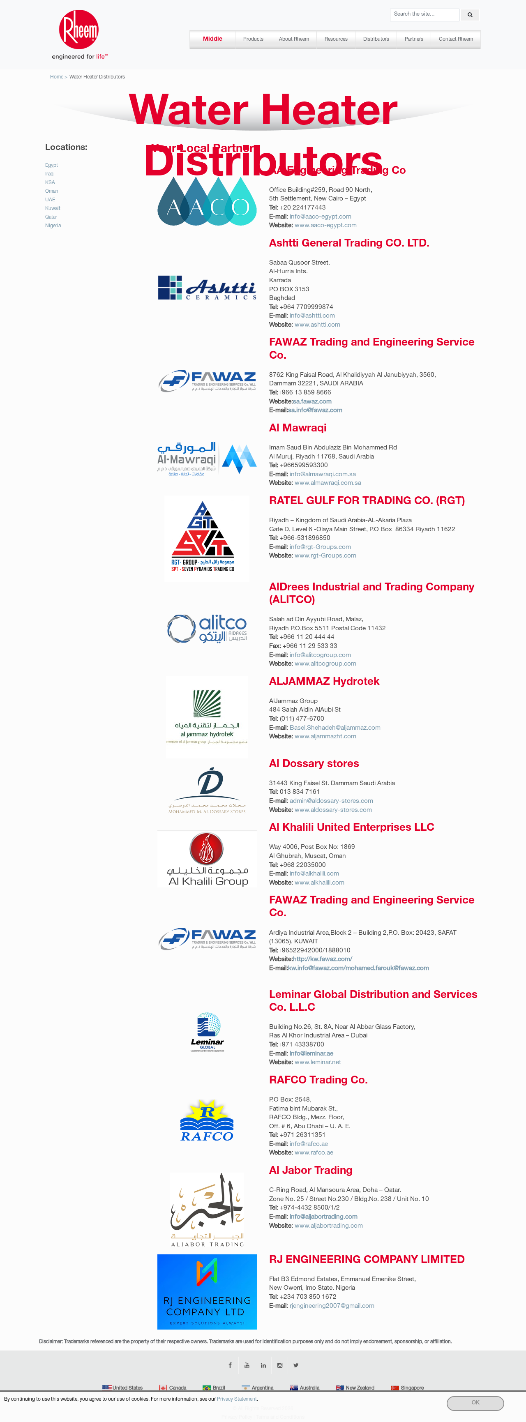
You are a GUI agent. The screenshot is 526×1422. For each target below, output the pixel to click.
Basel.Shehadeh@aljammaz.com (335, 728)
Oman (51, 191)
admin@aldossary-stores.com (331, 801)
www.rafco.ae (314, 1153)
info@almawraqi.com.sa (323, 475)
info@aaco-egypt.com (320, 217)
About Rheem (294, 39)
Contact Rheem (456, 39)
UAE (50, 200)
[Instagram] (279, 1365)
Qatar (51, 217)
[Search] (470, 15)
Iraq (49, 174)
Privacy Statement (237, 1399)
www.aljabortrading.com (329, 1226)
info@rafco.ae (309, 1144)
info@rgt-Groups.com (320, 547)
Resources (336, 39)
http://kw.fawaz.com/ (322, 959)
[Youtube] (246, 1365)
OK (476, 1403)
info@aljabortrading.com (324, 1217)
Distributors (376, 39)
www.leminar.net (318, 1063)
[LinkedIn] (263, 1365)
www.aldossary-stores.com (333, 810)
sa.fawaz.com (312, 402)
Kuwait (52, 208)
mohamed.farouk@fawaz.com (387, 969)
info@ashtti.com (312, 316)
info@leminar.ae (311, 1054)
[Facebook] (230, 1365)
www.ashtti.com (317, 325)
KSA (50, 182)
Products (253, 39)
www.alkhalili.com (319, 883)
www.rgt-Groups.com (325, 556)
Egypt (51, 165)
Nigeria (53, 226)
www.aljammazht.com (325, 737)
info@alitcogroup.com (320, 655)
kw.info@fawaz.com (316, 969)
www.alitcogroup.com (325, 664)
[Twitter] (296, 1365)
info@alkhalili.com (314, 874)
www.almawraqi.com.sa (328, 483)
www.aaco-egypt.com (326, 226)
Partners (414, 39)
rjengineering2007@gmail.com (332, 1306)
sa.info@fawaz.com (315, 411)
